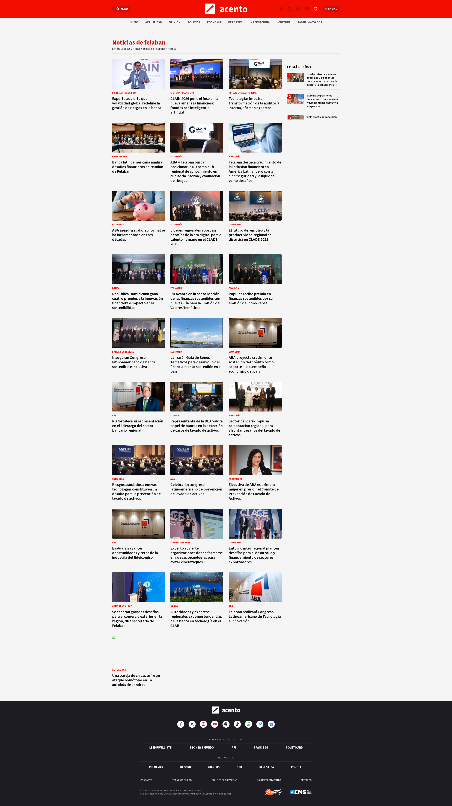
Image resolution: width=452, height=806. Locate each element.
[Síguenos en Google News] (271, 724)
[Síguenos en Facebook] (281, 9)
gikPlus (214, 767)
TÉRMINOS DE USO (182, 780)
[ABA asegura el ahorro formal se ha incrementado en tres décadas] (138, 219)
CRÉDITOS (306, 780)
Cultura (284, 22)
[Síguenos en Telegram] (259, 724)
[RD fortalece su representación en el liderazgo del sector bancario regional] (138, 410)
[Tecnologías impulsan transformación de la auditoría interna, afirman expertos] (255, 87)
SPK (239, 767)
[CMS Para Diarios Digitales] (301, 792)
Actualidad (153, 22)
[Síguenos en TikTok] (237, 724)
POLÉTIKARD (294, 748)
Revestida (266, 767)
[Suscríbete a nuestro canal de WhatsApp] (248, 724)
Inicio (134, 22)
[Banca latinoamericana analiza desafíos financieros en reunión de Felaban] (138, 154)
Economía (214, 22)
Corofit (297, 767)
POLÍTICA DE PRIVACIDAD (224, 780)
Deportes (235, 22)
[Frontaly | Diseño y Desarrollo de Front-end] (273, 792)
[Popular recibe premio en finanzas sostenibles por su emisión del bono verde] (255, 283)
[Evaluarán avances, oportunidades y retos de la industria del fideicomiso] (138, 537)
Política (194, 22)
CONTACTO (146, 780)
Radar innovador (310, 22)
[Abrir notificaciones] (315, 9)
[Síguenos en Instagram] (298, 9)
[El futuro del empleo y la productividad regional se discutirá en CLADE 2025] (255, 219)
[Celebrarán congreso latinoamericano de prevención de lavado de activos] (196, 474)
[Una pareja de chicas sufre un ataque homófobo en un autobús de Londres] (138, 662)
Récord (185, 767)
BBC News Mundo (202, 748)
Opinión (174, 22)
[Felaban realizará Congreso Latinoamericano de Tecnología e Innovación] (255, 601)
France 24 (261, 748)
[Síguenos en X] (290, 9)
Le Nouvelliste (160, 748)
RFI (234, 748)
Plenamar (156, 767)
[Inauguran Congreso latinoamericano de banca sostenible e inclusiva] (138, 346)
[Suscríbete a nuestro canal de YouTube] (307, 9)
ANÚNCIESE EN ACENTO (269, 780)
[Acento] (226, 710)
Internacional (260, 22)
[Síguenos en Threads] (226, 724)
